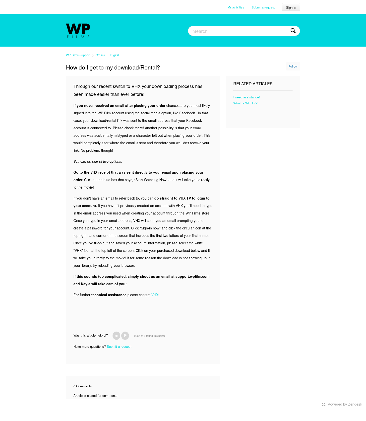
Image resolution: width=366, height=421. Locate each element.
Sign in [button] (291, 7)
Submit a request (263, 7)
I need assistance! (246, 97)
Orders (100, 55)
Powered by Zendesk (345, 404)
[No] (125, 336)
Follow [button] (293, 66)
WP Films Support (78, 55)
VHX (154, 294)
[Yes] (116, 336)
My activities (236, 7)
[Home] (78, 30)
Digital (114, 55)
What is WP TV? (245, 103)
